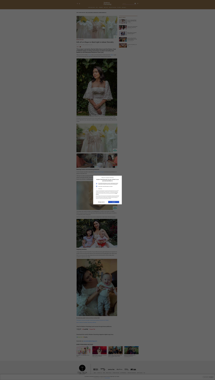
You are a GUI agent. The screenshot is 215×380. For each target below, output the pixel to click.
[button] (107, 189)
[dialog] (107, 190)
